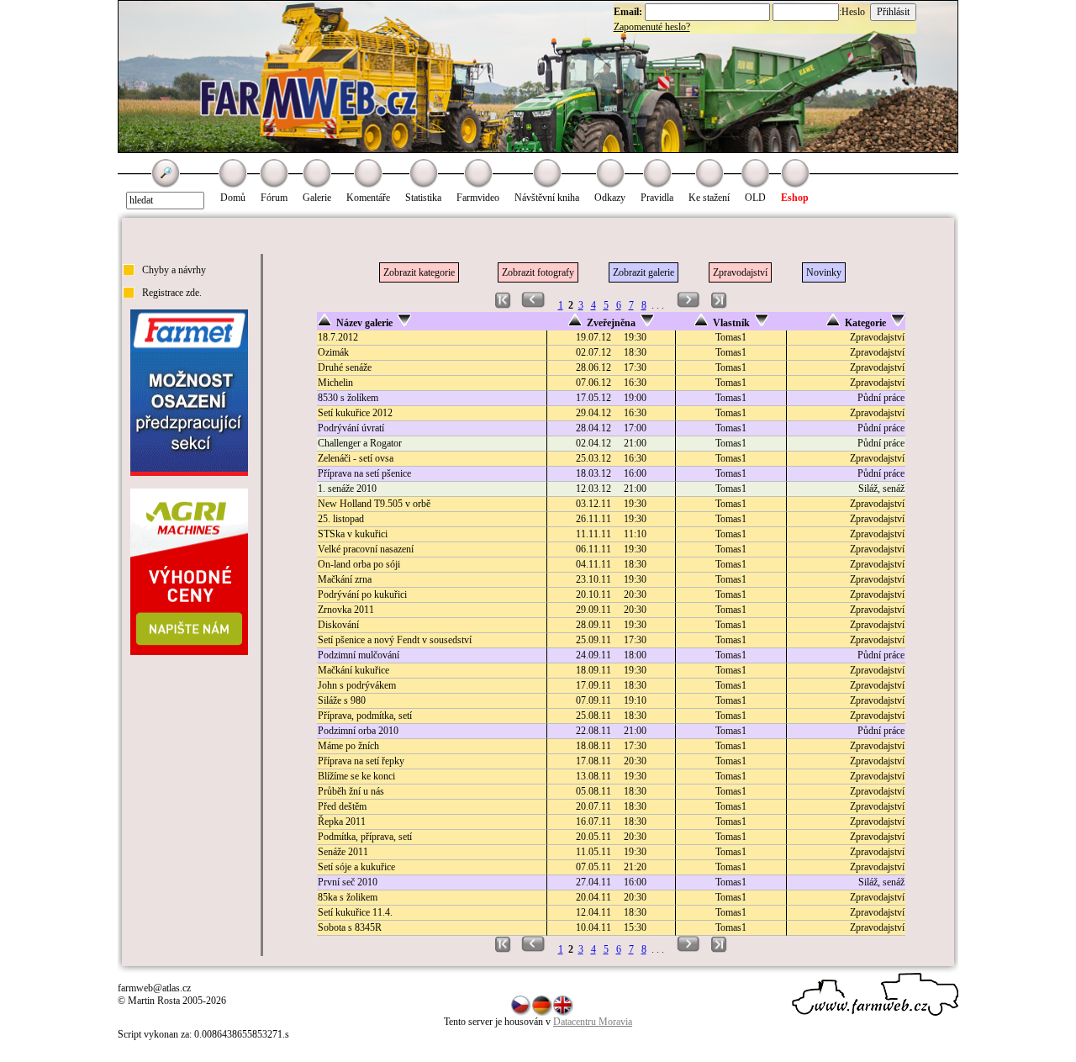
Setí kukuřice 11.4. (355, 912)
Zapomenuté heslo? (652, 27)
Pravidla (657, 197)
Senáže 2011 (343, 852)
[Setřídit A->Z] (324, 323)
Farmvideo (477, 197)
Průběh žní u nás (351, 791)
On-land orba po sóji (359, 564)
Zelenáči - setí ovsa (355, 458)
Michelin (335, 382)
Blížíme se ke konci (356, 776)
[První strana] (503, 305)
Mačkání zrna (345, 579)
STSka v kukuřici (353, 534)
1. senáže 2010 (347, 488)
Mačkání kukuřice (353, 670)
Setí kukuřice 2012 (355, 413)
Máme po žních (348, 746)
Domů (232, 197)
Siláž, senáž (881, 488)
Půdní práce (881, 398)
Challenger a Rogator (360, 443)
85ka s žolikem (347, 897)
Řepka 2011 (342, 821)
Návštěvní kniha (546, 197)
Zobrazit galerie (643, 272)
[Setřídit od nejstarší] (575, 323)
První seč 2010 (347, 882)
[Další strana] (688, 305)
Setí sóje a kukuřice (356, 867)
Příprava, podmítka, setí (365, 715)
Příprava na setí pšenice (364, 473)
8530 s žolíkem (348, 398)
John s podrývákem (357, 685)
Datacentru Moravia (592, 1022)
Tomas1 (730, 337)
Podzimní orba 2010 (358, 731)
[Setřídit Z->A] (404, 323)
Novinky (823, 272)
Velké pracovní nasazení (366, 549)
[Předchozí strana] (533, 305)
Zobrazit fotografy (538, 272)
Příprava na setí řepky (361, 761)
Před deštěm (342, 806)
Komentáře (368, 197)
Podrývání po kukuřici (362, 594)
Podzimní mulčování (358, 655)
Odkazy (609, 197)
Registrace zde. (172, 293)
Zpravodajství (740, 272)
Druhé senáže (345, 367)
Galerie (317, 197)
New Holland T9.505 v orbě (374, 504)
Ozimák (333, 352)
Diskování (338, 625)
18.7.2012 (338, 337)
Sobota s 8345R (350, 927)
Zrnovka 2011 (346, 610)
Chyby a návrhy (174, 270)
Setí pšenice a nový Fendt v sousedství (395, 640)
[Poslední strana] (719, 305)
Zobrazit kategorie (419, 272)
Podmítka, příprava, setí (365, 837)
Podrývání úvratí (351, 428)
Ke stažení (709, 197)
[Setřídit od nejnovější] (647, 323)
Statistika (423, 197)
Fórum (274, 197)
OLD (755, 197)
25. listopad (341, 519)
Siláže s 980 (342, 700)
